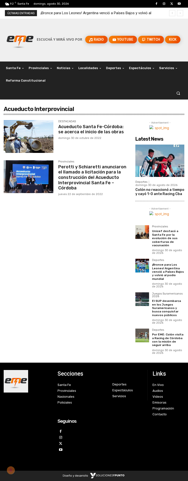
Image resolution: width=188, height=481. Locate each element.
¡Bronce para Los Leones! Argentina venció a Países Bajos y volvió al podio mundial (168, 272)
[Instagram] (164, 4)
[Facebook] (156, 4)
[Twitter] (172, 4)
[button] (178, 93)
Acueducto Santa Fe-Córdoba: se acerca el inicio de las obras (91, 129)
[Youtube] (179, 4)
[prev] (172, 13)
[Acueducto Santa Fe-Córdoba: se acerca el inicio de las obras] (28, 136)
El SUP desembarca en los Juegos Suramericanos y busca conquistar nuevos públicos (166, 308)
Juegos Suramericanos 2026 (167, 295)
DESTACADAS (67, 121)
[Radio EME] (20, 39)
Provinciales (66, 161)
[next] (180, 13)
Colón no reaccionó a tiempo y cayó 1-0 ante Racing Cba (159, 192)
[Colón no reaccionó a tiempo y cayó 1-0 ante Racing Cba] (159, 161)
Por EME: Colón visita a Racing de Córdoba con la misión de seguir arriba (167, 340)
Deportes (141, 182)
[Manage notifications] (11, 470)
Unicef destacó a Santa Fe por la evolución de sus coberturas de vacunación (165, 238)
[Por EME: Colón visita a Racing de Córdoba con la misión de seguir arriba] (142, 335)
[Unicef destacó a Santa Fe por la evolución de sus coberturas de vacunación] (142, 232)
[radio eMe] (27, 381)
